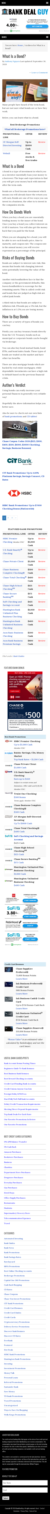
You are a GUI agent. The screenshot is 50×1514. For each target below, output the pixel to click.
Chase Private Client (13, 561)
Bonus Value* (15, 1039)
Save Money (9, 1391)
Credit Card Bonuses (13, 1308)
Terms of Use (33, 1511)
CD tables (32, 416)
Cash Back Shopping (13, 1285)
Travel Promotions (12, 1401)
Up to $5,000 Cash (23, 744)
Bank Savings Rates (12, 1257)
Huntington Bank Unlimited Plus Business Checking (12, 613)
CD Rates (8, 1289)
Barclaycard (9, 1262)
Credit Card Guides (12, 1313)
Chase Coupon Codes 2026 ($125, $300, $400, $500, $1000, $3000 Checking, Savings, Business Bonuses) (22, 444)
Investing (8, 1364)
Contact (42, 1508)
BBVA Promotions (12, 1266)
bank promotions (13, 416)
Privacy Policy (24, 1511)
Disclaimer (16, 1511)
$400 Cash (19, 831)
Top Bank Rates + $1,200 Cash (28, 759)
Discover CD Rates (12, 1336)
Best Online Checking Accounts (18, 1271)
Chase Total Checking (15, 577)
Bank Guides (18, 656)
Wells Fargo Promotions (15, 1415)
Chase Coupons (11, 1294)
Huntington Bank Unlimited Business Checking (13, 624)
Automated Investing (13, 1238)
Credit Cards (10, 1317)
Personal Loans (11, 1377)
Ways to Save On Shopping (16, 1410)
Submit (5, 1498)
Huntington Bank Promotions (17, 1359)
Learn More (22, 978)
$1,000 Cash (20, 874)
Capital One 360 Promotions (16, 1280)
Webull (6, 153)
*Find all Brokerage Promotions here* (25, 129)
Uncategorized (11, 1405)
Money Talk (9, 1373)
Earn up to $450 (22, 779)
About (37, 1508)
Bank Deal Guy (25, 11)
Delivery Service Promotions (16, 1326)
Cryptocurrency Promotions (17, 1322)
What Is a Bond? (14, 56)
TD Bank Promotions (13, 1396)
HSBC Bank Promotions (14, 1354)
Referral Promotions (13, 1382)
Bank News (9, 1248)
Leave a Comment (40, 72)
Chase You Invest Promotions (17, 1299)
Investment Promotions (15, 1368)
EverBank (8, 1340)
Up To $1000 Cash (23, 823)
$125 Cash (19, 854)
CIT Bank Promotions (13, 1303)
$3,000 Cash (20, 767)
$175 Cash (19, 862)
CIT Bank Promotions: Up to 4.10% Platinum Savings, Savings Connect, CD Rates (23, 476)
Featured (8, 1345)
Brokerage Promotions (14, 1275)
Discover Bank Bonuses (14, 1331)
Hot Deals (8, 1350)
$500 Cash (19, 812)
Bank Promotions (12, 1252)
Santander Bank (11, 1387)
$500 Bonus (20, 797)
